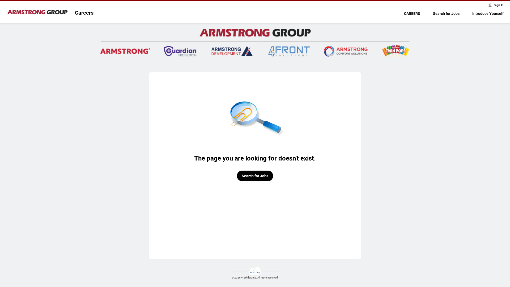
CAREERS (412, 13)
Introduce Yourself (488, 13)
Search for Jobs (446, 13)
